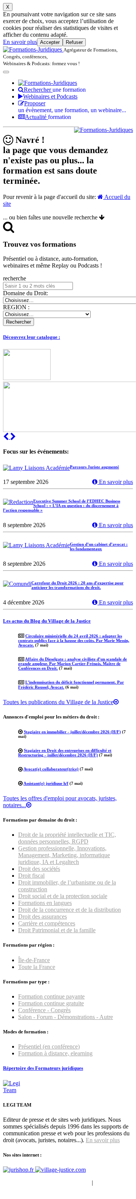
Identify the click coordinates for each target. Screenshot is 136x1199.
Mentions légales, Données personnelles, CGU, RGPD (60, 1186)
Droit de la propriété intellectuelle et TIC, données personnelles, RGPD (67, 838)
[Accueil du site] (33, 49)
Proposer (72, 106)
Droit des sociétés (39, 869)
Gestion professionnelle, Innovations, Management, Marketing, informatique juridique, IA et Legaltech (64, 855)
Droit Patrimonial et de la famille (57, 930)
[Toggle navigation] (6, 72)
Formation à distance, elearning (55, 1053)
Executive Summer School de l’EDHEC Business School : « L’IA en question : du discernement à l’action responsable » (61, 505)
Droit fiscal (31, 875)
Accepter (50, 42)
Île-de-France (34, 960)
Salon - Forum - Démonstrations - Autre (65, 1017)
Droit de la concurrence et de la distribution (69, 909)
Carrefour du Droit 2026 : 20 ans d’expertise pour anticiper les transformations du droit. (77, 585)
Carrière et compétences (46, 923)
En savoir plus (20, 42)
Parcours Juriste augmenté (94, 467)
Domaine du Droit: (25, 293)
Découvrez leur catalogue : (31, 337)
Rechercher (55, 89)
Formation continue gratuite (51, 1003)
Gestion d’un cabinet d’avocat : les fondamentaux (99, 546)
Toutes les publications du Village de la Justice (58, 702)
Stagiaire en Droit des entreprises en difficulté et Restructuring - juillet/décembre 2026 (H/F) (64, 752)
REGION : (16, 307)
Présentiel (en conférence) (49, 1046)
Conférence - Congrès (44, 1010)
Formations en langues (45, 903)
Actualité (48, 117)
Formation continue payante (51, 996)
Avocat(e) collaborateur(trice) (51, 769)
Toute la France (36, 967)
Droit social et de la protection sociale (62, 896)
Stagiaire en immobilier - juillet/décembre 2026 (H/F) (72, 731)
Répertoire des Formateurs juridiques (43, 1068)
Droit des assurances (42, 916)
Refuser (74, 42)
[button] (6, 437)
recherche (14, 278)
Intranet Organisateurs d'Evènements (46, 1182)
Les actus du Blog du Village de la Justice (47, 621)
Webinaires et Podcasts (50, 96)
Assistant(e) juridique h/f (45, 783)
